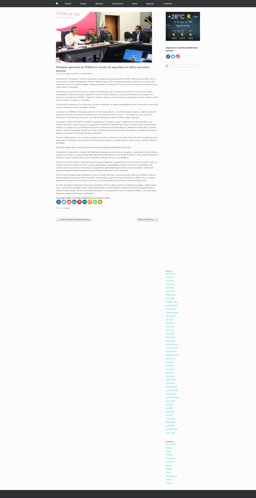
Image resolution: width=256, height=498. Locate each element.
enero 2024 (170, 383)
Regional (169, 469)
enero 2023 (170, 425)
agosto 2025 (170, 316)
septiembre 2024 (172, 355)
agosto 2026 (170, 273)
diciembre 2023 (171, 386)
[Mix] (89, 202)
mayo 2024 (170, 369)
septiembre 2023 (172, 397)
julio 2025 (169, 319)
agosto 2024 (170, 358)
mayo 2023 (170, 411)
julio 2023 (169, 404)
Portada (68, 3)
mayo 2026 (170, 284)
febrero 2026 (170, 294)
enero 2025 (170, 341)
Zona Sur (169, 483)
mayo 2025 (170, 326)
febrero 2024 (170, 379)
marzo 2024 (170, 376)
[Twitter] (63, 202)
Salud (134, 3)
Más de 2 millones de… (147, 219)
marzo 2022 (170, 432)
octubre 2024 (171, 351)
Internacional (117, 3)
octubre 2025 (171, 309)
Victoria (169, 479)
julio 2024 (169, 362)
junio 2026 (170, 280)
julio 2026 (169, 277)
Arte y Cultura (171, 444)
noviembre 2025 (172, 305)
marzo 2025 (170, 333)
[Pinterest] (79, 202)
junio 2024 (170, 365)
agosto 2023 (170, 401)
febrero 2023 (170, 422)
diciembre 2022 (171, 429)
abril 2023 (169, 415)
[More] (100, 202)
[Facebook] (58, 202)
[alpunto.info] (57, 3)
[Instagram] (178, 56)
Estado (83, 3)
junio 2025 (170, 323)
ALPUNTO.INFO (86, 73)
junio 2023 (170, 408)
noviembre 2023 (172, 390)
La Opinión (167, 3)
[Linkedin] (74, 202)
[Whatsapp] (95, 202)
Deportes (150, 3)
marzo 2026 (170, 291)
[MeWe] (84, 202)
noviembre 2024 (172, 348)
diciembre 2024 (171, 344)
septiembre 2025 (172, 312)
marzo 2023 (170, 418)
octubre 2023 (171, 393)
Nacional (99, 3)
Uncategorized (171, 476)
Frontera (169, 454)
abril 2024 (169, 372)
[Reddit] (69, 202)
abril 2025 (169, 330)
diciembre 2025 (171, 302)
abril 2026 (169, 287)
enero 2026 (170, 298)
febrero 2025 (170, 337)
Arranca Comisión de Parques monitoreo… (73, 219)
